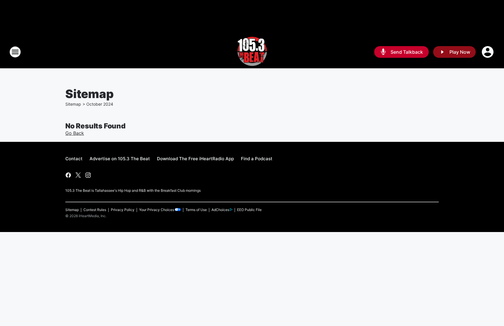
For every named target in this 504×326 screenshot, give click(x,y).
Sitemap (73, 104)
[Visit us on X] (78, 175)
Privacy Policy (122, 210)
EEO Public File (249, 210)
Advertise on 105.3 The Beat (120, 158)
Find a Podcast (256, 158)
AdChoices (220, 210)
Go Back (74, 133)
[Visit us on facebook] (68, 175)
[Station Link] (252, 52)
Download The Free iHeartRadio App (195, 158)
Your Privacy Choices (156, 210)
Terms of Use (196, 210)
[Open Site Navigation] (15, 52)
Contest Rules (94, 210)
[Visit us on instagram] (88, 175)
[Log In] (488, 52)
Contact (74, 158)
